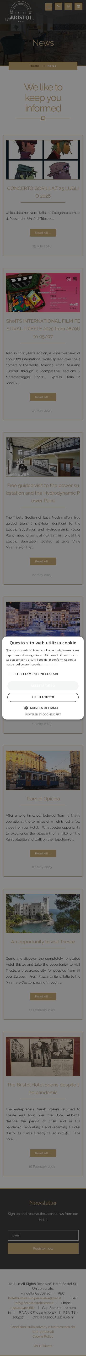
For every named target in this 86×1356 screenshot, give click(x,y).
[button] (43, 707)
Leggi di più (50, 664)
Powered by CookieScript (43, 714)
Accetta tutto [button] (43, 686)
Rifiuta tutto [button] (43, 697)
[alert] (43, 678)
